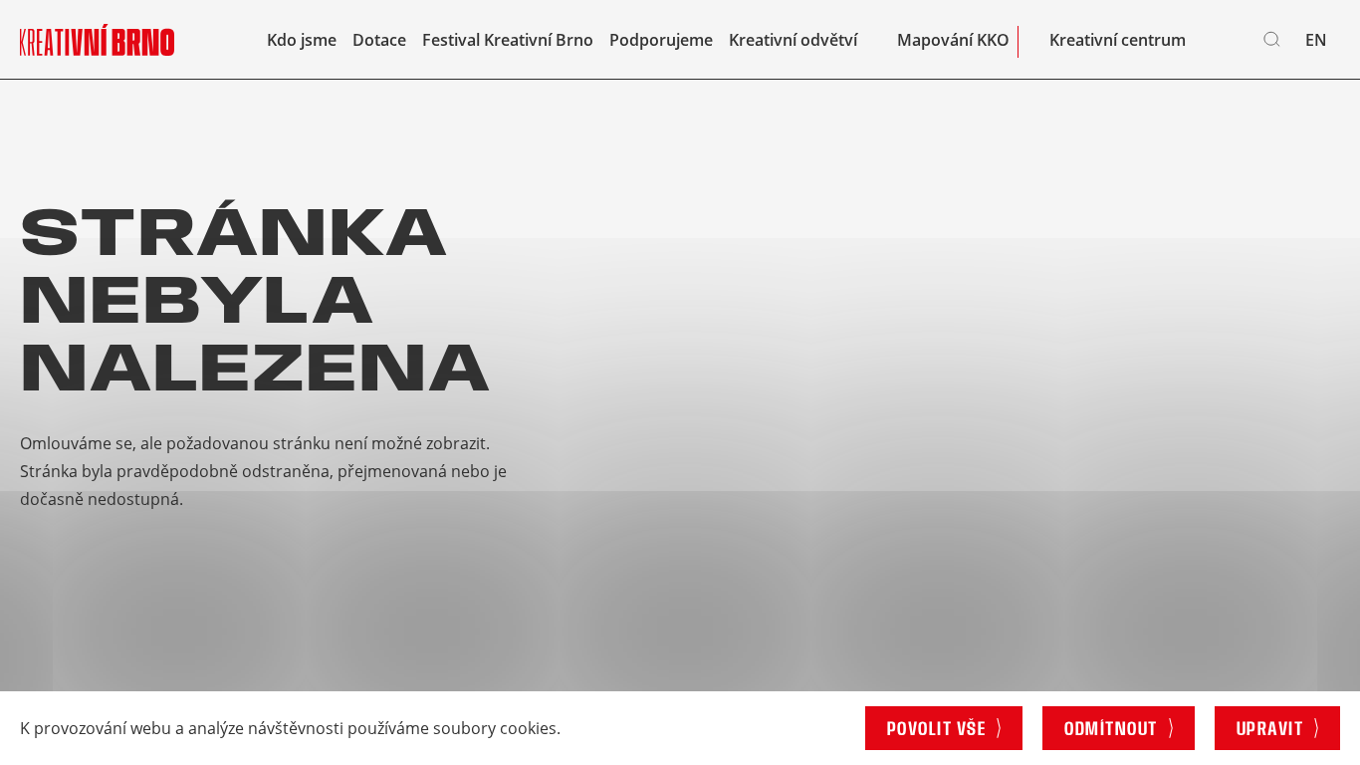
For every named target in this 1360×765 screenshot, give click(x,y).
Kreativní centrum (1117, 40)
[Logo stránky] (97, 39)
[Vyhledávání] (1272, 40)
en (1316, 40)
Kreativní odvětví (793, 40)
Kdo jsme (302, 40)
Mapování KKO (953, 40)
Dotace (379, 40)
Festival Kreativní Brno (507, 40)
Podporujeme (661, 40)
